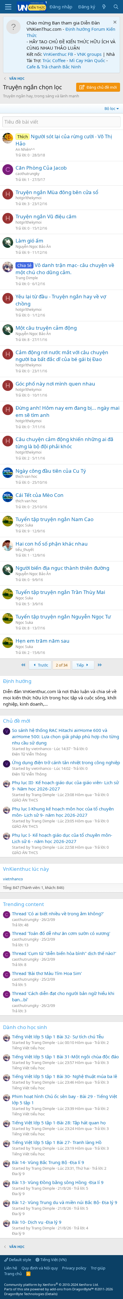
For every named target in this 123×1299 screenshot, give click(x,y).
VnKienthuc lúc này (26, 868)
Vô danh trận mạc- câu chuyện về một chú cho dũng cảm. (65, 269)
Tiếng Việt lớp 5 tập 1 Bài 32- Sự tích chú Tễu (58, 1036)
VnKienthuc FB (58, 54)
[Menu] (8, 7)
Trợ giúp (98, 1268)
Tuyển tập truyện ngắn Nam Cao (54, 519)
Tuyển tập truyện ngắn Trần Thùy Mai (60, 592)
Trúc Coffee (53, 60)
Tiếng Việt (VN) (53, 1259)
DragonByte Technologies (24, 1294)
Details (51, 1294)
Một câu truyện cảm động (46, 327)
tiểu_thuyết (25, 549)
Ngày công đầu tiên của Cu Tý (51, 470)
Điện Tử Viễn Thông (29, 754)
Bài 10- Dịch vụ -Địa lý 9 (36, 1222)
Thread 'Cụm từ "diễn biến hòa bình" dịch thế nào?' (64, 953)
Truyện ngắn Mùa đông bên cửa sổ (57, 192)
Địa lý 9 (18, 1173)
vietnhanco (13, 879)
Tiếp (80, 665)
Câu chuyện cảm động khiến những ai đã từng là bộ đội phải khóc (64, 443)
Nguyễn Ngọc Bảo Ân (33, 246)
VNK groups (89, 54)
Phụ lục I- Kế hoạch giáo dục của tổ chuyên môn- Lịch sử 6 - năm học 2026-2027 (62, 838)
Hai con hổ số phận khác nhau (52, 543)
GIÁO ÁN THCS (25, 800)
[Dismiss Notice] (114, 23)
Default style (19, 1259)
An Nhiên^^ (25, 149)
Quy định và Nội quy (39, 1268)
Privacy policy (74, 1268)
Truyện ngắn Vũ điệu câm (46, 216)
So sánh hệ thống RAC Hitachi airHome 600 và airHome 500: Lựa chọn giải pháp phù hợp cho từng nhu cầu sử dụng (65, 736)
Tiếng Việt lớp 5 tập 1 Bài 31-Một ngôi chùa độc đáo (65, 1057)
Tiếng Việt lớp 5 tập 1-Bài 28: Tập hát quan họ (59, 1123)
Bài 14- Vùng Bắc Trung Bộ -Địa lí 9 (48, 1162)
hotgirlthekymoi (28, 197)
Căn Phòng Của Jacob (41, 167)
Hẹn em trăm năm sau (43, 640)
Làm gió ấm (29, 240)
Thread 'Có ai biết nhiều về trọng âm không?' (58, 913)
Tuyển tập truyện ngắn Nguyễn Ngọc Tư (63, 616)
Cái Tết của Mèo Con (40, 495)
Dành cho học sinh (25, 1027)
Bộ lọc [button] (109, 108)
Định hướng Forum (85, 29)
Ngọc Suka (24, 525)
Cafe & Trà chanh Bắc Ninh (54, 67)
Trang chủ (13, 1273)
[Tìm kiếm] (116, 6)
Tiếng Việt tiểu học (28, 1048)
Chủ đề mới (16, 720)
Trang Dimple (27, 277)
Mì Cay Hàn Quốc (87, 60)
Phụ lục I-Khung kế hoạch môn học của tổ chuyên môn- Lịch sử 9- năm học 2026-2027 (63, 812)
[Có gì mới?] (104, 6)
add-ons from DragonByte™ (72, 1289)
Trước (42, 665)
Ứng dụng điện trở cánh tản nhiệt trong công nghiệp (66, 762)
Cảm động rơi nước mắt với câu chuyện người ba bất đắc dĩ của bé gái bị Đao (62, 356)
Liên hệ (10, 1268)
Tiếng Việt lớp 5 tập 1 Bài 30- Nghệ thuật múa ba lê (64, 1076)
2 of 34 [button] (61, 665)
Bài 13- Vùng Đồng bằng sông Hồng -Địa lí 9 (58, 1182)
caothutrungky (27, 173)
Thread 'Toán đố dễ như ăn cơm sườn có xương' (61, 933)
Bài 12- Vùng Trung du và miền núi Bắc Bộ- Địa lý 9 (64, 1202)
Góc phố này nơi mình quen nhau (55, 383)
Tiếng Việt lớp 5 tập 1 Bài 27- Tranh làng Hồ (57, 1142)
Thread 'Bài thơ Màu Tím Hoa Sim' (47, 973)
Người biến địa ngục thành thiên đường (62, 567)
